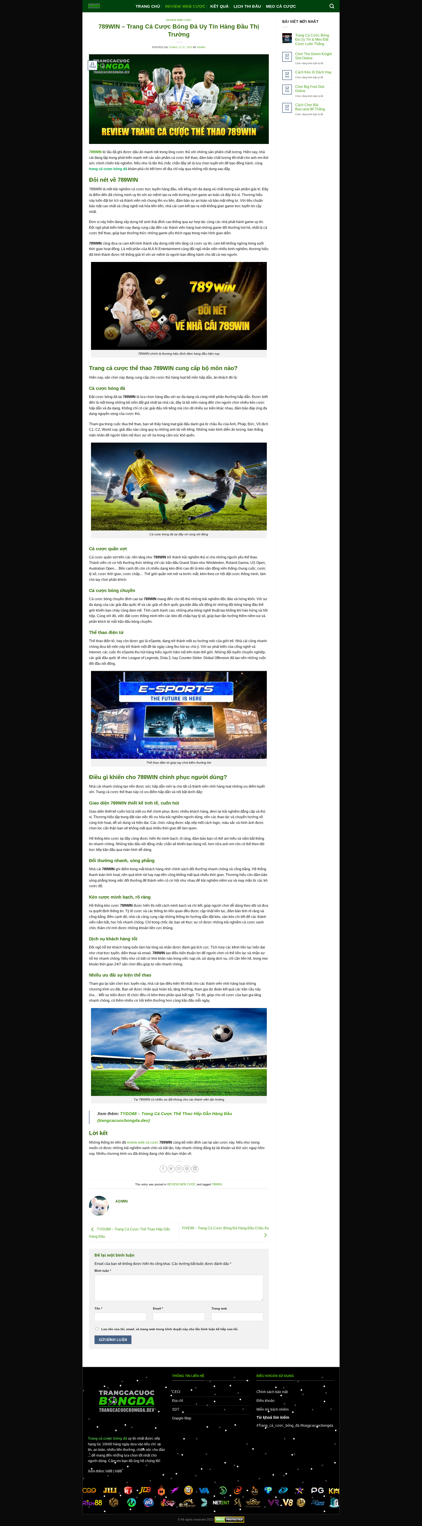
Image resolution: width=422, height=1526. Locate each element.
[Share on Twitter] (171, 1168)
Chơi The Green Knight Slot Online (313, 56)
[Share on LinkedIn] (194, 1168)
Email (158, 1308)
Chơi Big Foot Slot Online (309, 89)
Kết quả (219, 6)
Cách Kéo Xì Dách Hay (313, 72)
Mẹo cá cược (281, 6)
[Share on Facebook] (163, 1168)
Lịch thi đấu (247, 6)
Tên (98, 1308)
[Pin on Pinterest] (187, 1168)
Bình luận (103, 1270)
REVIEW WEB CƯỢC (185, 6)
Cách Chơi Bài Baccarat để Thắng (310, 107)
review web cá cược (142, 1142)
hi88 (109, 1471)
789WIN (217, 1184)
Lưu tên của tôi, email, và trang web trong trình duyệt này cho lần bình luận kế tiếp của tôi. (169, 1329)
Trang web (219, 1308)
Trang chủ (148, 6)
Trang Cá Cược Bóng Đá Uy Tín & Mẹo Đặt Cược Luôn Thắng (312, 39)
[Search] (331, 6)
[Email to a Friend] (179, 1168)
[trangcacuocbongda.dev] (108, 6)
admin (201, 47)
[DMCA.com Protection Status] (229, 1519)
